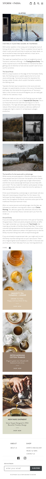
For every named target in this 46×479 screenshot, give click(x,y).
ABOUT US (13, 448)
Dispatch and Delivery (34, 448)
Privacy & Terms (31, 451)
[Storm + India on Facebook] (20, 458)
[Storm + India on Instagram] (26, 458)
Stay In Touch (8, 463)
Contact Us (30, 454)
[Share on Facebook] (10, 248)
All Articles (22, 13)
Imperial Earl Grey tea (31, 100)
